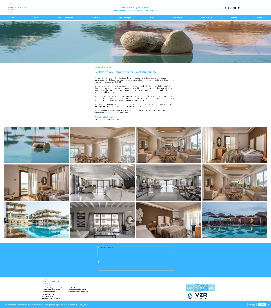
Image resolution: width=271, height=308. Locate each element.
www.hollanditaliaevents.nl (51, 289)
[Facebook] (234, 8)
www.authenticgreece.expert (135, 7)
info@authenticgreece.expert (78, 288)
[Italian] (230, 8)
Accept (262, 305)
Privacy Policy (83, 305)
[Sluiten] (268, 304)
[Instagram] (239, 8)
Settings (252, 305)
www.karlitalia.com (48, 291)
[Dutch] (224, 8)
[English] (227, 8)
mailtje (116, 119)
